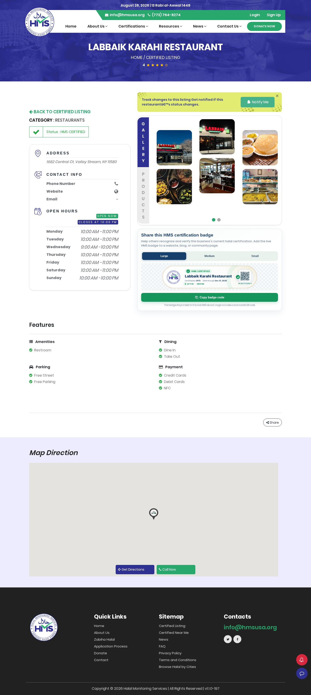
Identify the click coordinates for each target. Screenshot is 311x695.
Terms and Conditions (177, 659)
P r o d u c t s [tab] (143, 195)
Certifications (132, 26)
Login (255, 15)
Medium (209, 256)
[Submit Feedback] (302, 673)
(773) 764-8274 (166, 15)
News (198, 26)
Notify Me (260, 102)
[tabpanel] (217, 170)
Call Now (169, 569)
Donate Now (264, 26)
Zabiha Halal (104, 639)
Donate (100, 653)
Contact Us (228, 26)
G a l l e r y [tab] (143, 142)
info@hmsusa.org (127, 15)
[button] (153, 514)
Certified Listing (163, 57)
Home (70, 26)
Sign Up (274, 15)
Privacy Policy (170, 653)
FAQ (162, 646)
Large (164, 256)
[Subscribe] (302, 659)
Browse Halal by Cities (177, 666)
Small (255, 256)
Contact (101, 659)
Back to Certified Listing (62, 112)
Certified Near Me (174, 632)
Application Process (110, 646)
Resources (169, 26)
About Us (96, 26)
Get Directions (133, 569)
